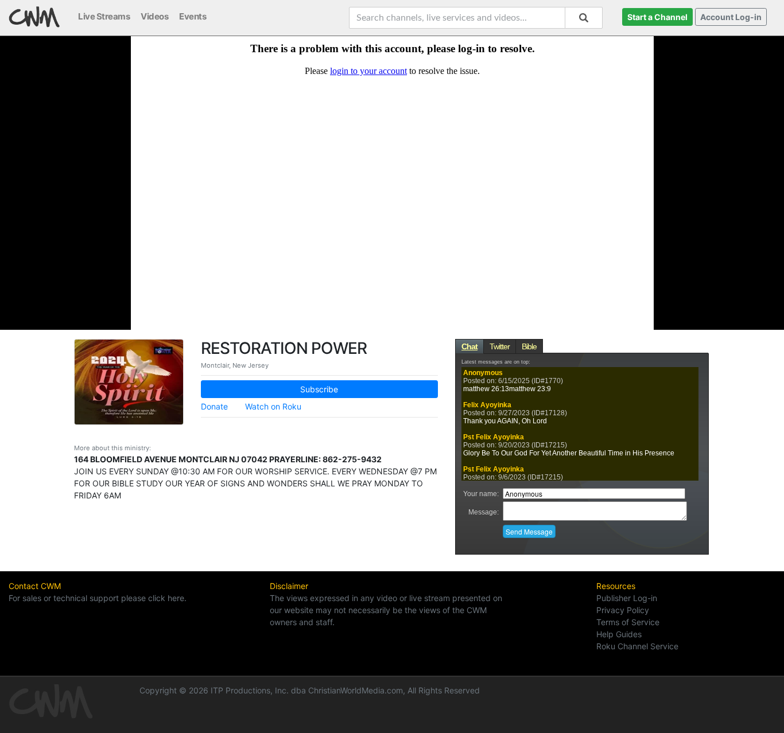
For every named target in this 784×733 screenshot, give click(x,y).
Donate (214, 406)
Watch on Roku (273, 406)
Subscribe (319, 389)
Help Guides (619, 634)
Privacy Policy (622, 610)
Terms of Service (627, 622)
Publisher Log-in (626, 598)
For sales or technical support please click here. (98, 598)
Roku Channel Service (637, 646)
